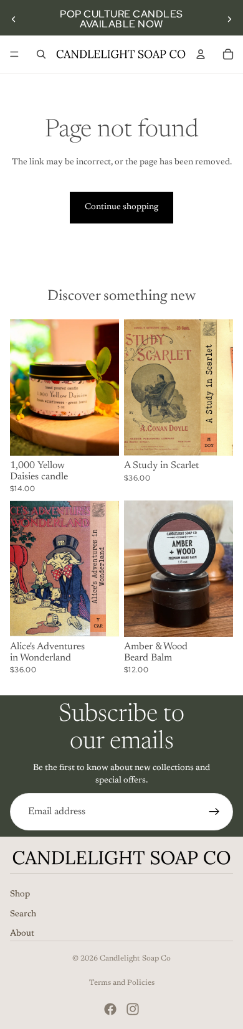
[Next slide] (229, 19)
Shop (20, 894)
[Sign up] (214, 812)
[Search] (41, 54)
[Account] (200, 54)
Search (23, 914)
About (22, 934)
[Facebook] (110, 1009)
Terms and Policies (122, 983)
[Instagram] (132, 1009)
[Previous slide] (13, 19)
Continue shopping (121, 207)
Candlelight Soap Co (135, 958)
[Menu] (14, 54)
